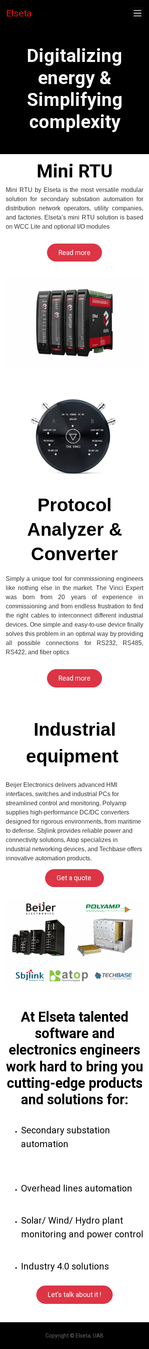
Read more (74, 253)
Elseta (19, 13)
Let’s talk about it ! (74, 1295)
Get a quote (75, 878)
